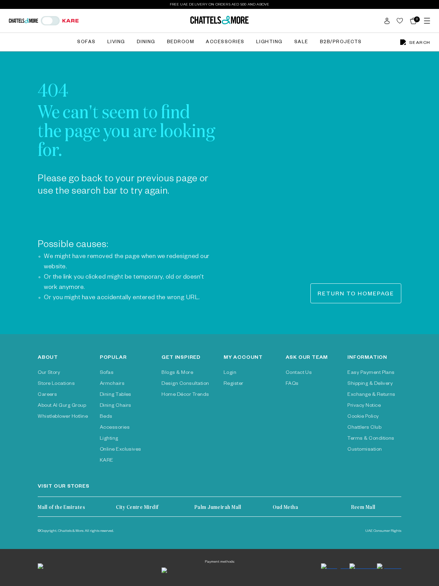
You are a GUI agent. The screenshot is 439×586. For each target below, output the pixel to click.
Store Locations (56, 384)
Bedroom (180, 42)
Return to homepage (356, 295)
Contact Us (299, 373)
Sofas (86, 42)
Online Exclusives (120, 450)
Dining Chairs (115, 406)
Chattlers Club (364, 428)
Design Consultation (185, 384)
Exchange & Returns (371, 395)
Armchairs (112, 384)
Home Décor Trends (185, 395)
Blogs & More (177, 373)
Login (230, 373)
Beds (106, 417)
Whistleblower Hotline (63, 417)
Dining (146, 42)
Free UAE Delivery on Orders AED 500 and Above (220, 4)
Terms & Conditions (370, 439)
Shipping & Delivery (370, 384)
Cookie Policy (363, 417)
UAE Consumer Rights (383, 531)
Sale (301, 42)
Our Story (49, 373)
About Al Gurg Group (62, 406)
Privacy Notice (364, 406)
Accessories (225, 42)
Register (234, 384)
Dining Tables (115, 395)
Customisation (364, 450)
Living (116, 42)
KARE (107, 461)
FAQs (292, 384)
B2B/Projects (341, 42)
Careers (47, 395)
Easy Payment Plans (371, 373)
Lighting (269, 42)
